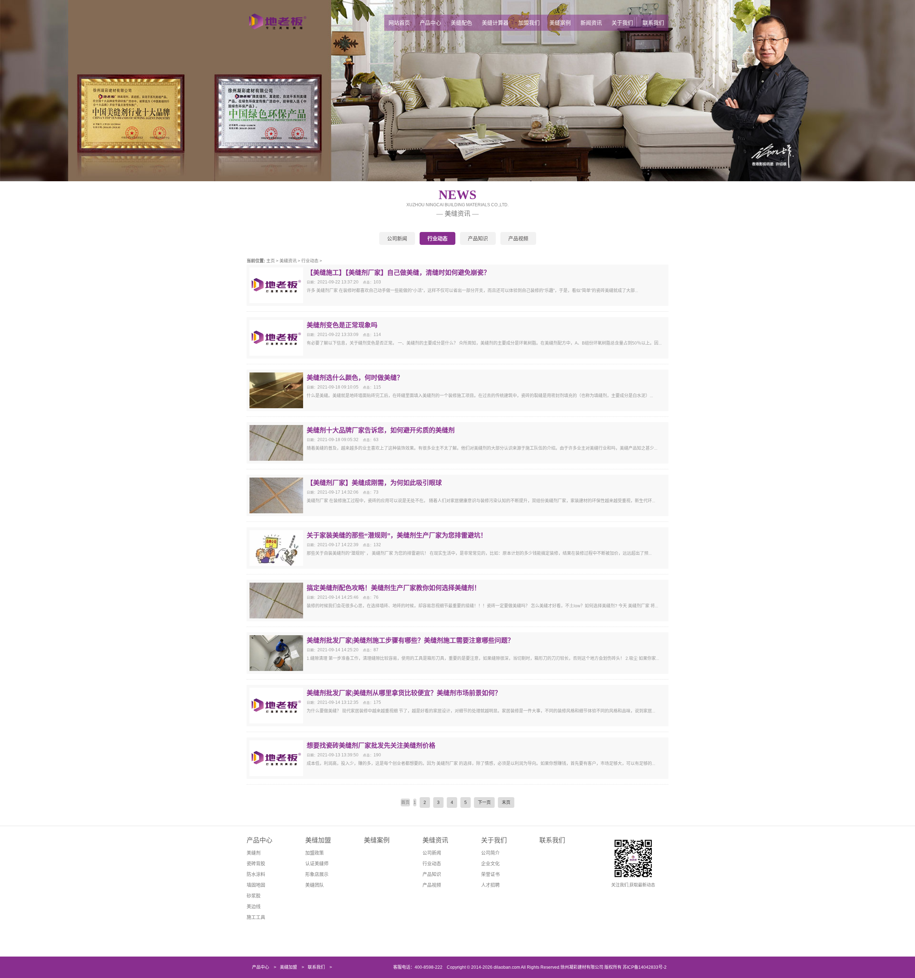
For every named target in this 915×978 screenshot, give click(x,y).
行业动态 (437, 238)
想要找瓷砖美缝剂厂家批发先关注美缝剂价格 (371, 745)
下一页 (484, 802)
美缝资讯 (288, 260)
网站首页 (399, 23)
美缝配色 (461, 23)
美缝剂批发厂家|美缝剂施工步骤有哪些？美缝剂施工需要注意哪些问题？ (410, 640)
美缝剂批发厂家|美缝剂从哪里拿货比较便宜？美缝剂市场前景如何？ (404, 693)
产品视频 (518, 238)
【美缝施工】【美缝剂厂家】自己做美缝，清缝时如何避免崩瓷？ (398, 272)
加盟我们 (529, 23)
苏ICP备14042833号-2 (645, 967)
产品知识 (478, 238)
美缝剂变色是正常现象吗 (342, 325)
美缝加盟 (318, 840)
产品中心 (430, 23)
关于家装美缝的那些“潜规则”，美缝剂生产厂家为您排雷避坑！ (397, 535)
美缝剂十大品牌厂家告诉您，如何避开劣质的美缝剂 (381, 430)
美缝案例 (560, 23)
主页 (270, 260)
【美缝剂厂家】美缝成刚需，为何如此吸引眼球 (374, 482)
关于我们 (622, 23)
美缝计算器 (495, 23)
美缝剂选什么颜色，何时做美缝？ (355, 377)
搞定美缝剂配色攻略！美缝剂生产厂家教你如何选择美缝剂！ (393, 588)
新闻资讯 (591, 23)
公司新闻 (397, 238)
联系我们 (653, 23)
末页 (506, 802)
